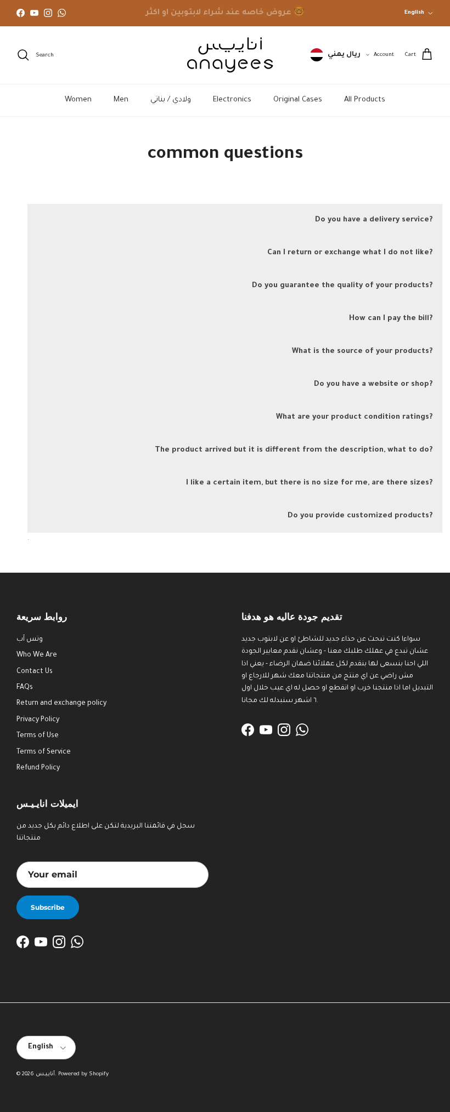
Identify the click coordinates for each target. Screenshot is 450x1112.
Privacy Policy (37, 720)
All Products (364, 100)
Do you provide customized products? (360, 516)
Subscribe (48, 907)
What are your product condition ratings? (354, 417)
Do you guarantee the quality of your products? (342, 286)
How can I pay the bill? (390, 319)
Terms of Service (43, 752)
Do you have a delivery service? (373, 220)
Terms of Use (37, 736)
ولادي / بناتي (170, 100)
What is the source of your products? (362, 351)
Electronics (232, 100)
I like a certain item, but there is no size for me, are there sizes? (309, 483)
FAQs (24, 688)
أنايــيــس (45, 1074)
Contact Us (34, 672)
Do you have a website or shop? (373, 384)
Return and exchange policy (61, 704)
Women (78, 100)
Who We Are (36, 655)
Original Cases (297, 100)
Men (121, 100)
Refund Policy (38, 768)
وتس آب (29, 639)
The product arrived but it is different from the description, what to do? (293, 450)
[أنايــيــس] (225, 55)
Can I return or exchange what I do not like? (349, 253)
